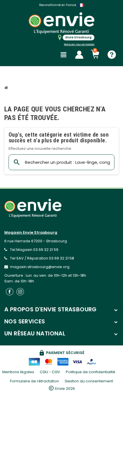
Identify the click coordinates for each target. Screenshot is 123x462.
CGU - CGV (50, 372)
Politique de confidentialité (90, 372)
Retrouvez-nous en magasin (79, 44)
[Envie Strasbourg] (61, 23)
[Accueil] (7, 88)
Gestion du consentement (89, 381)
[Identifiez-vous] (79, 54)
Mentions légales (18, 372)
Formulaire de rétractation (34, 381)
